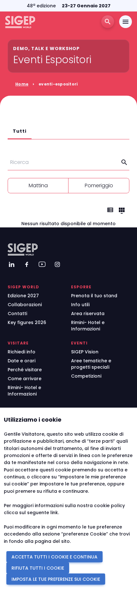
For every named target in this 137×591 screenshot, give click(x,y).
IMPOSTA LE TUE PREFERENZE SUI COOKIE (55, 579)
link (54, 512)
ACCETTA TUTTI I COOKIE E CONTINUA (54, 557)
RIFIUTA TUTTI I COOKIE (37, 568)
